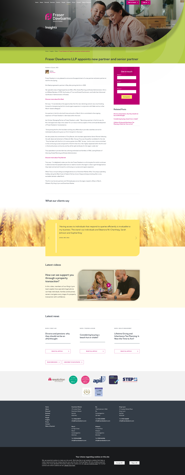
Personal (47, 2)
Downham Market (77, 407)
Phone (119, 88)
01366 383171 (77, 418)
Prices (73, 2)
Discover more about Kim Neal (54, 99)
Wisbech (97, 426)
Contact (79, 2)
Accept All (119, 463)
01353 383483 (101, 418)
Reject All (134, 463)
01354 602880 (77, 438)
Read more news (52, 362)
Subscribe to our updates (72, 362)
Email (118, 81)
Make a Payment (86, 2)
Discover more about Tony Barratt (55, 157)
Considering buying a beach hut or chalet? (126, 119)
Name (118, 74)
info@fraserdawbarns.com (79, 421)
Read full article (57, 351)
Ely (96, 407)
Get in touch (132, 2)
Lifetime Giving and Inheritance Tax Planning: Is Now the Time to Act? (126, 336)
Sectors (58, 2)
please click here (69, 465)
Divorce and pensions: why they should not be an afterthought (57, 336)
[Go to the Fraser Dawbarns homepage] (92, 17)
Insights (69, 2)
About (41, 2)
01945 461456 (101, 438)
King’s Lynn (122, 407)
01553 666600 (125, 418)
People (63, 2)
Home (36, 2)
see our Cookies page (91, 464)
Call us (145, 2)
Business (52, 2)
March (73, 426)
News (56, 51)
